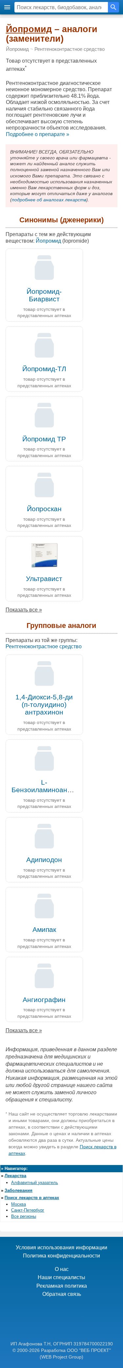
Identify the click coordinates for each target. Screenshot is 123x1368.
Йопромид (29, 29)
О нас (62, 1269)
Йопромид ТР (44, 439)
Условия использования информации (61, 1247)
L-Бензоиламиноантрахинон (54, 786)
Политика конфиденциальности (61, 1255)
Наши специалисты (61, 1277)
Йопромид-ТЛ (44, 368)
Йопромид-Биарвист (44, 295)
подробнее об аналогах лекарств (49, 199)
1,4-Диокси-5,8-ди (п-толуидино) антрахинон (44, 704)
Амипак (44, 929)
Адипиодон (44, 859)
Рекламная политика (61, 1286)
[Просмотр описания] (44, 282)
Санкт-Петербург (27, 1210)
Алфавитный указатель (34, 1182)
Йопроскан (44, 509)
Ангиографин (44, 999)
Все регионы (23, 1216)
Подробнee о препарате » (37, 134)
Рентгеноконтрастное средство (69, 49)
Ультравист (44, 578)
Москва (18, 1204)
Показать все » (24, 610)
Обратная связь (61, 1294)
